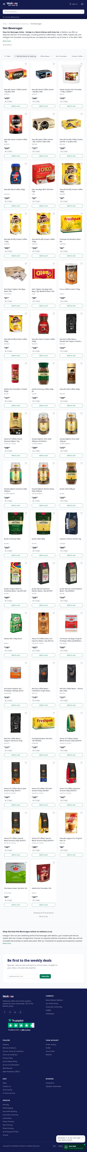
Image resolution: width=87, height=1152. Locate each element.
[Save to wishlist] (26, 64)
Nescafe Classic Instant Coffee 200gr (43, 340)
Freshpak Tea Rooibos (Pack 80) (70, 240)
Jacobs (34, 394)
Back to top (43, 916)
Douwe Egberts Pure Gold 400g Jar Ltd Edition (41, 440)
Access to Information (11, 1065)
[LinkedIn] (15, 1012)
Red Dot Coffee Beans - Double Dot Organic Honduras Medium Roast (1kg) (71, 340)
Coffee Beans (46, 56)
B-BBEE (48, 1010)
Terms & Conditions (10, 1055)
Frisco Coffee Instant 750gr (70, 289)
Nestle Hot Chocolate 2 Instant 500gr (15, 390)
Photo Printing (8, 1128)
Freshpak (63, 244)
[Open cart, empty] (82, 4)
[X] (10, 1012)
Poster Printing (8, 1121)
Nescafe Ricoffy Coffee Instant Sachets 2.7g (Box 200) (71, 140)
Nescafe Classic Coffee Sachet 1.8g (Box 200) (15, 90)
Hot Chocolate (62, 56)
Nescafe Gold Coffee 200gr (70, 389)
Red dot (62, 344)
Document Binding (10, 1111)
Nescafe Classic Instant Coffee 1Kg (15, 140)
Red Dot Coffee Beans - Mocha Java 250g (71, 689)
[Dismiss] (83, 1137)
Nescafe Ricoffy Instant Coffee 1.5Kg (15, 240)
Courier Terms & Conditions (13, 1051)
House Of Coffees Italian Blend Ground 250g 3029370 (70, 739)
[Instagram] (20, 1012)
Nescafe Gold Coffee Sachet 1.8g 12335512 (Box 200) (42, 140)
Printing (6, 1105)
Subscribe (45, 976)
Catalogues (50, 1014)
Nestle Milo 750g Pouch (13, 639)
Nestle (62, 94)
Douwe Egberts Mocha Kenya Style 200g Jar (43, 490)
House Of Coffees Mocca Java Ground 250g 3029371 (15, 789)
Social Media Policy (10, 1061)
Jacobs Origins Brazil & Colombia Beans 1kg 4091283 (15, 590)
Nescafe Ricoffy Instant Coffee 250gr (15, 340)
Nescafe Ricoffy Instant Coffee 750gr (43, 240)
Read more (7, 41)
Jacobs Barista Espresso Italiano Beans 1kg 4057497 (42, 590)
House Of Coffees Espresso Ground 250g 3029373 (70, 789)
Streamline (50, 1083)
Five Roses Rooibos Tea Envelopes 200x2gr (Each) (13, 689)
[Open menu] (4, 4)
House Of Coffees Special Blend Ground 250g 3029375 (15, 839)
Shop (5, 24)
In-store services (9, 1093)
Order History (51, 1044)
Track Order (50, 1051)
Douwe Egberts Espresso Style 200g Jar (15, 490)
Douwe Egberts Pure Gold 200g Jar (69, 440)
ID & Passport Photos (11, 1132)
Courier (5, 1135)
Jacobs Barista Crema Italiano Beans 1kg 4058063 (71, 590)
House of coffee (10, 443)
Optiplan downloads (53, 1086)
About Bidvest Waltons (54, 1000)
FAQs (5, 1083)
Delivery (6, 1044)
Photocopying (8, 1108)
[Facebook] (5, 1012)
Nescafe (7, 94)
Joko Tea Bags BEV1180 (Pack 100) (42, 190)
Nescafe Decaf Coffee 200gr (14, 189)
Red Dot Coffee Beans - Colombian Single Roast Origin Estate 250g (41, 689)
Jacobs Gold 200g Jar (67, 489)
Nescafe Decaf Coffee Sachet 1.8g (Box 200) (43, 90)
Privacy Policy (8, 1058)
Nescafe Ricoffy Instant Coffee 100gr (71, 190)
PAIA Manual (7, 1068)
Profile (48, 1048)
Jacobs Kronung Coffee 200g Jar (42, 390)
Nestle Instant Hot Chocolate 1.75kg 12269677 (70, 90)
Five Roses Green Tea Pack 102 (15, 888)
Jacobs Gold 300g (38, 539)
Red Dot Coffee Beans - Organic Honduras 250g (13, 739)
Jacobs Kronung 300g (12, 539)
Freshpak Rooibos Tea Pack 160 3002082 (42, 739)
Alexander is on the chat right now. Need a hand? (69, 1139)
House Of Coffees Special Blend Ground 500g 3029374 (42, 839)
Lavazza (62, 543)
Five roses (7, 294)
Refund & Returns (9, 1048)
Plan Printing (8, 1125)
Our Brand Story (52, 1003)
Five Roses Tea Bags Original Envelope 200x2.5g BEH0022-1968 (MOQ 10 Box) (71, 640)
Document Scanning (10, 1115)
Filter (9, 56)
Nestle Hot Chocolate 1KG (41, 888)
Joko (33, 194)
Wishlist (49, 1055)
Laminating (7, 1118)
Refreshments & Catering (18, 24)
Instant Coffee (78, 56)
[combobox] (43, 12)
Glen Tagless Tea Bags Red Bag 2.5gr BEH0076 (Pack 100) (43, 290)
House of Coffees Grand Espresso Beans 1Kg (13, 440)
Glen (33, 294)
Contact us (7, 1086)
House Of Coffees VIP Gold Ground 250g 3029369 (42, 789)
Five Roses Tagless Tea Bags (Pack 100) (14, 290)
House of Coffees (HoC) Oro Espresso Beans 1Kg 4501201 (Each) (43, 640)
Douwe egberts (37, 443)
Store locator (7, 1090)
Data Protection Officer (11, 1071)
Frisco (62, 294)
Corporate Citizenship (54, 1007)
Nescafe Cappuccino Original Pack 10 (71, 839)
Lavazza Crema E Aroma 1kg (70, 539)
